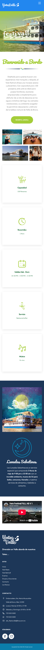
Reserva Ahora (22, 120)
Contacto (5, 582)
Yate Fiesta (5, 570)
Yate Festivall (6, 573)
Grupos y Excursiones (9, 579)
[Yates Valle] (10, 7)
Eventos (5, 576)
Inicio (4, 567)
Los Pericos (6, 585)
